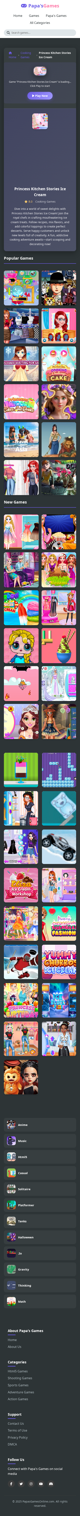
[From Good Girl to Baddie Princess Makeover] (21, 847)
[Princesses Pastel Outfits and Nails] (21, 1039)
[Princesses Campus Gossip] (59, 885)
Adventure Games (21, 1392)
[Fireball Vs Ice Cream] (21, 683)
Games (34, 16)
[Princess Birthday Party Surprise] (21, 1000)
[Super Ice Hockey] (21, 962)
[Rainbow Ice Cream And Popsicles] (21, 607)
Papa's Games (56, 16)
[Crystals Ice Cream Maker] (21, 288)
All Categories (40, 23)
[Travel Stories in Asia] (21, 439)
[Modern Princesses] (21, 325)
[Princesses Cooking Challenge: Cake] (59, 363)
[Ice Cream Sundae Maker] (21, 770)
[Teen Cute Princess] (21, 923)
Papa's (43, 5)
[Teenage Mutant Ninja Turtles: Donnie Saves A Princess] (59, 477)
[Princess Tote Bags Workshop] (21, 808)
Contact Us (16, 1423)
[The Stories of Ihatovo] (59, 288)
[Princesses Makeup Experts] (59, 325)
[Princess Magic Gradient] (21, 532)
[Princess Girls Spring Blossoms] (59, 569)
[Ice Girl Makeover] (59, 683)
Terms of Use (17, 1430)
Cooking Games (26, 55)
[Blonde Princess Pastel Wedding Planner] (21, 721)
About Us (14, 1347)
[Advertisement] (40, 159)
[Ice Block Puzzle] (59, 1000)
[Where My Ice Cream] (59, 770)
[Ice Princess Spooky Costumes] (59, 721)
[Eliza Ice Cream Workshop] (21, 885)
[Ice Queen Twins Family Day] (21, 569)
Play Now (41, 96)
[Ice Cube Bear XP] (59, 808)
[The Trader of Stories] (59, 439)
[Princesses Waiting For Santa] (21, 363)
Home (17, 16)
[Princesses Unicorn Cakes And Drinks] (21, 401)
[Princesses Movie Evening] (59, 532)
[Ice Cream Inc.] (59, 645)
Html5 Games (18, 1371)
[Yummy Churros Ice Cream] (59, 962)
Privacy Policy (18, 1437)
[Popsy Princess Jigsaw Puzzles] (21, 645)
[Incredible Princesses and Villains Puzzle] (59, 401)
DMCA (12, 1444)
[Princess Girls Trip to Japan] (59, 607)
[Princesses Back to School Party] (59, 1039)
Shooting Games (20, 1378)
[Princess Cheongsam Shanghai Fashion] (59, 923)
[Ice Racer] (59, 847)
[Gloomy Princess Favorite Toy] (21, 1077)
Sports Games (18, 1385)
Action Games (18, 1399)
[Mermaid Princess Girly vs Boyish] (21, 477)
